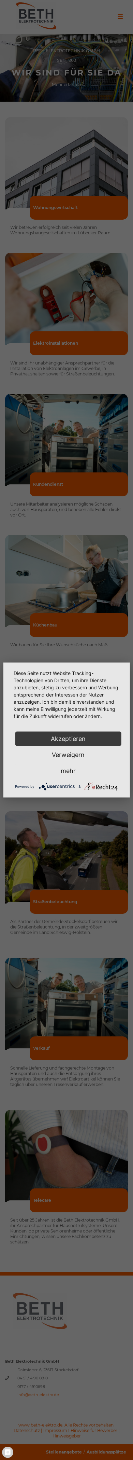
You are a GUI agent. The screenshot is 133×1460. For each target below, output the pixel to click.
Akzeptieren (68, 738)
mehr (68, 770)
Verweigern (68, 754)
